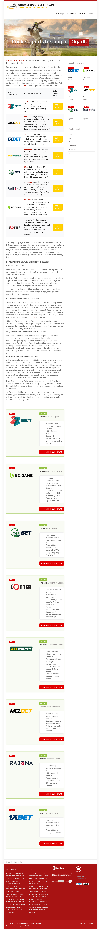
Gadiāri (72, 134)
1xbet (26, 134)
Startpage (60, 13)
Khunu (71, 153)
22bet (24, 85)
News (90, 13)
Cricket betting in (12, 862)
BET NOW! (57, 106)
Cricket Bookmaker (15, 61)
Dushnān (72, 145)
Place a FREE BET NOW (50, 452)
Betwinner (28, 149)
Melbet (27, 116)
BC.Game (28, 200)
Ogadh (56, 417)
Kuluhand (72, 149)
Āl (69, 142)
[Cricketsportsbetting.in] (30, 6)
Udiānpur (72, 138)
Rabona (29, 182)
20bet (26, 167)
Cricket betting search (76, 13)
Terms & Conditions (87, 923)
